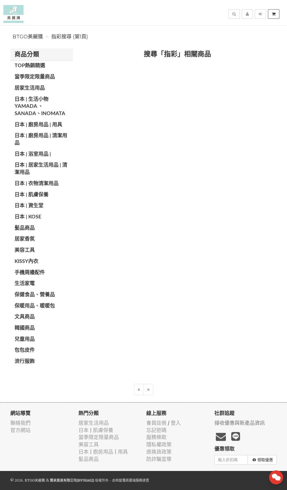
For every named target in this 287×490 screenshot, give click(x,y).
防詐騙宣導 (159, 459)
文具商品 (25, 316)
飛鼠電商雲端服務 (128, 480)
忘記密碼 (156, 430)
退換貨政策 (159, 452)
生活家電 (25, 283)
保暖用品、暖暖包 (35, 306)
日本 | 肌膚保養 (31, 194)
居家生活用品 (30, 88)
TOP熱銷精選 (30, 65)
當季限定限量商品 (35, 77)
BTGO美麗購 (28, 37)
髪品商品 (25, 228)
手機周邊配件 (30, 272)
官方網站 (20, 430)
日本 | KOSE (28, 217)
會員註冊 (156, 423)
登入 (176, 423)
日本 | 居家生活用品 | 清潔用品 (41, 169)
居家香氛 (25, 239)
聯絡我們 (20, 423)
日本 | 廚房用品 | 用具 (38, 124)
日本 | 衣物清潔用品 (37, 183)
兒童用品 (25, 339)
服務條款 (156, 437)
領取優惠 (265, 459)
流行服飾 (25, 361)
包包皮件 (25, 350)
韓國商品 (25, 328)
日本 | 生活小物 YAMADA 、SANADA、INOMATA (40, 106)
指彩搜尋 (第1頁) (69, 37)
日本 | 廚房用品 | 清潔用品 (41, 139)
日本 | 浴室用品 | (33, 154)
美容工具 (25, 250)
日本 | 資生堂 (29, 205)
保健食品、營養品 (35, 294)
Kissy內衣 (26, 261)
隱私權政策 (159, 444)
